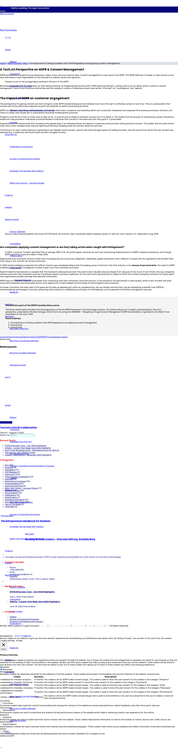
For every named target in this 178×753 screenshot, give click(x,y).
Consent (4, 337)
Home (3, 63)
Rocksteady (18, 636)
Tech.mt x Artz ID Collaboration (18, 427)
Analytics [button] (4, 715)
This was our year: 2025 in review (20, 452)
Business (9, 467)
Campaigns (10, 470)
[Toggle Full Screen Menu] (1, 747)
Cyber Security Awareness (17, 477)
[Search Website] (35, 435)
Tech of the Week (13, 504)
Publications (10, 495)
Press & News (11, 30)
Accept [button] (19, 640)
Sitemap (90, 626)
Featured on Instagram (15, 481)
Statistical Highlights (14, 500)
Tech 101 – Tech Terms (15, 502)
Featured (9, 479)
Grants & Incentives (14, 486)
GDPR (39, 337)
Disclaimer (100, 626)
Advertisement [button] (7, 722)
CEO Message (11, 472)
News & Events (14, 63)
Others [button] (3, 729)
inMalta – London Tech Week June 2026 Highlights (28, 448)
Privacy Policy (78, 626)
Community (10, 474)
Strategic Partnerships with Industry (26, 621)
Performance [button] (6, 708)
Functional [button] (5, 701)
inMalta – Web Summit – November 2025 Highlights (28, 455)
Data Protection (15, 337)
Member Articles (12, 490)
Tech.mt (43, 626)
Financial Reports (13, 484)
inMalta (13, 617)
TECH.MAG (9, 507)
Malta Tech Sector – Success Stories (21, 488)
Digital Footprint (29, 337)
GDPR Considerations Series (55, 337)
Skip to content (7, 14)
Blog (2, 30)
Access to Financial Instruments (24, 619)
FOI (107, 626)
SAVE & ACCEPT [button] (7, 736)
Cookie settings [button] (8, 640)
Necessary (7, 669)
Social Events (11, 497)
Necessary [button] (4, 667)
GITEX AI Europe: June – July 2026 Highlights (25, 446)
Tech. (4, 8)
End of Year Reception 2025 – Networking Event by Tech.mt (32, 450)
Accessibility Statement (60, 626)
